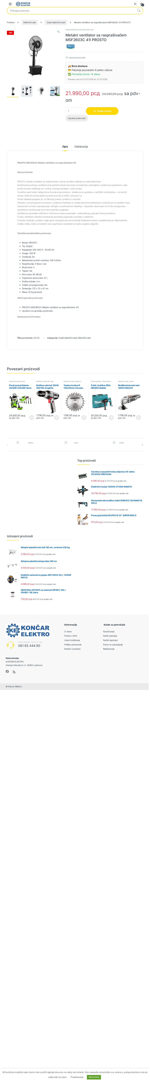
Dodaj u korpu (104, 111)
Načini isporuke (110, 640)
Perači (22, 381)
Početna (11, 22)
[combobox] (71, 10)
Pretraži (139, 10)
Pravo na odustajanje (113, 644)
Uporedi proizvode (77, 57)
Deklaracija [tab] (81, 146)
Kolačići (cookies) (72, 649)
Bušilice (39, 381)
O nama (68, 631)
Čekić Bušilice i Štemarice (100, 381)
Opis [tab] (65, 146)
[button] (58, 31)
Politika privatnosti (72, 644)
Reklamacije (108, 649)
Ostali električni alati (56, 22)
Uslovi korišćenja (72, 640)
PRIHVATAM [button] (94, 1077)
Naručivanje (108, 631)
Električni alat (29, 22)
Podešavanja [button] (77, 1077)
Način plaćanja (110, 636)
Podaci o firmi (70, 636)
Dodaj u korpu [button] (56, 417)
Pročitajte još (29, 417)
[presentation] (142, 445)
